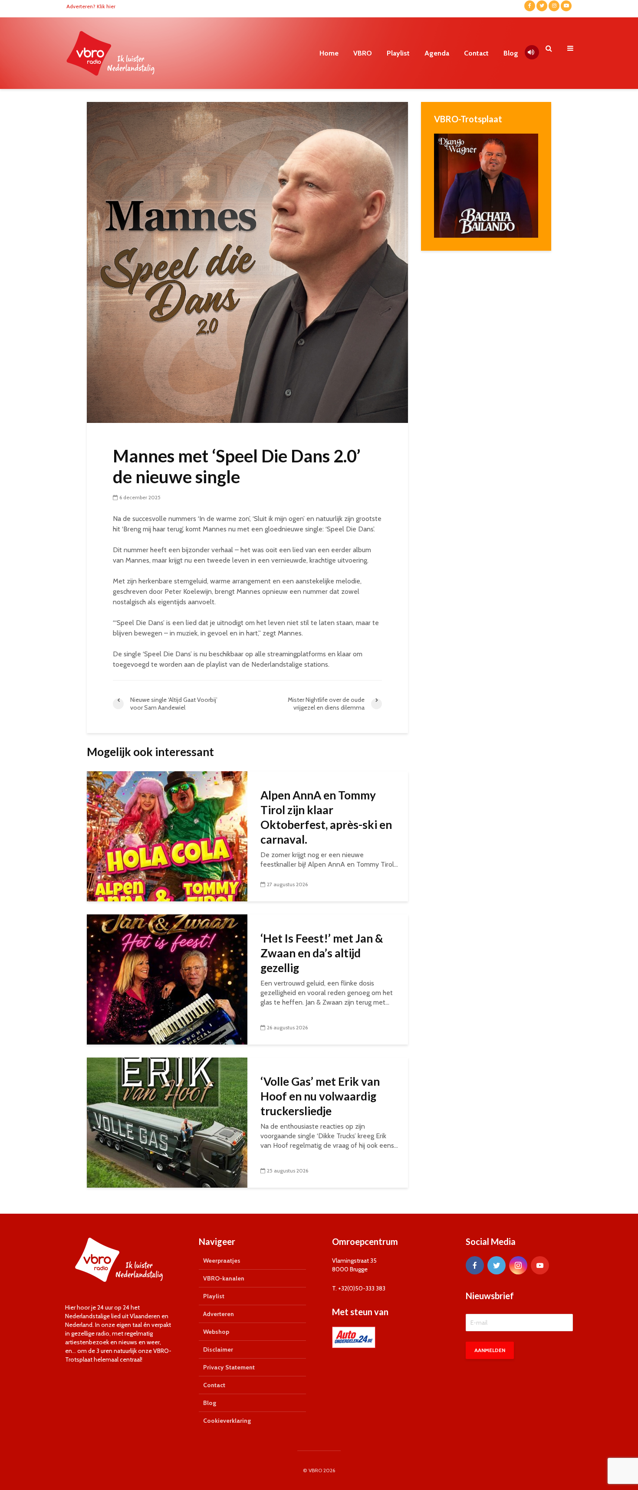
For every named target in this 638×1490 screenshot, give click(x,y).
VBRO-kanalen (223, 1278)
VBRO (362, 53)
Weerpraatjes (221, 1260)
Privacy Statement (229, 1367)
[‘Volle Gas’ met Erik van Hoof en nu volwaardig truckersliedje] (167, 1122)
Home (329, 53)
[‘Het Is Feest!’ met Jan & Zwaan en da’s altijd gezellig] (167, 979)
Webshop (216, 1332)
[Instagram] (518, 1265)
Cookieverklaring (227, 1421)
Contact (476, 53)
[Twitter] (496, 1265)
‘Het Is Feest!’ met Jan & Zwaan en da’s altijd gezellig (321, 953)
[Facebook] (475, 1265)
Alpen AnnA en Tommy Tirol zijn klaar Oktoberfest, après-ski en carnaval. (326, 817)
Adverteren (218, 1314)
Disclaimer (218, 1349)
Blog (510, 53)
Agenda (436, 53)
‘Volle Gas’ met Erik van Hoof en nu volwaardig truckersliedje (320, 1096)
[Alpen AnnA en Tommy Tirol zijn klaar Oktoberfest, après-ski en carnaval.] (167, 836)
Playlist (398, 53)
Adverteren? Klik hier (90, 6)
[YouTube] (540, 1265)
